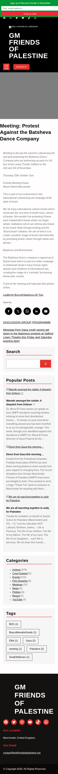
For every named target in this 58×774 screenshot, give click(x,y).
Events (16, 577)
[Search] (45, 363)
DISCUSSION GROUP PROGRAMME (27, 322)
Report (16, 596)
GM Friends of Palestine (28, 46)
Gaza (30, 640)
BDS (13, 624)
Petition (16, 592)
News (15, 588)
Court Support (20, 573)
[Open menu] (6, 67)
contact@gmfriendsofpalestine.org (22, 752)
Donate (21, 67)
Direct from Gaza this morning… (25, 454)
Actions (16, 569)
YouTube (17, 599)
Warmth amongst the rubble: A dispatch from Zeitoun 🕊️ (24, 402)
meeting (15, 649)
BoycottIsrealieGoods (22, 632)
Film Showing (20, 581)
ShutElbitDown (19, 657)
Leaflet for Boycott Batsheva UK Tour (23, 295)
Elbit (13, 640)
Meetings (17, 584)
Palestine (37, 649)
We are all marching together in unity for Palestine (27, 510)
